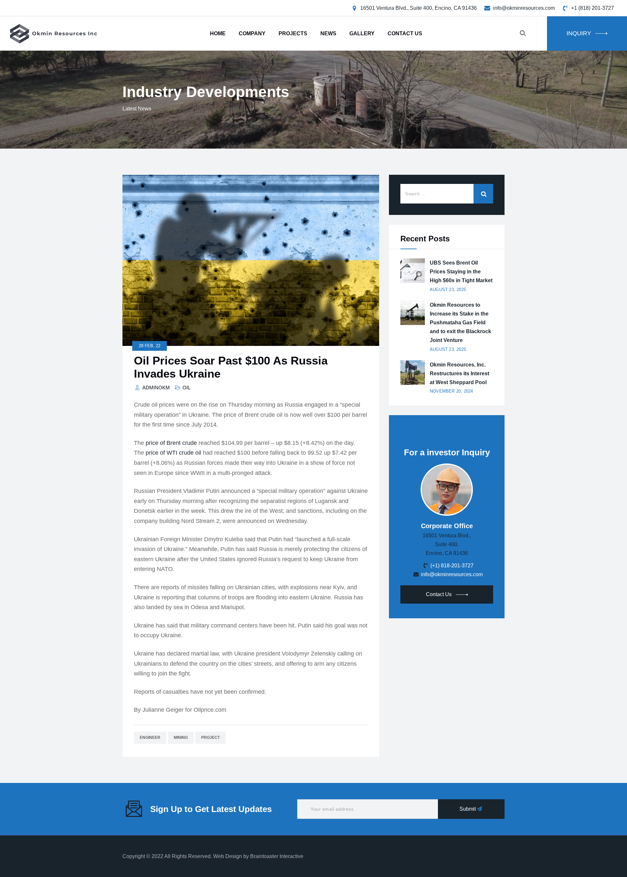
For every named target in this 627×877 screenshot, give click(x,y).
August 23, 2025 (448, 289)
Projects (293, 33)
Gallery (362, 33)
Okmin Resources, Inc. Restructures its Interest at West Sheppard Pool (459, 373)
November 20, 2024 (451, 391)
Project (210, 737)
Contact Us (405, 33)
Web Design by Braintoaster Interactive (258, 856)
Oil (186, 387)
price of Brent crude (171, 443)
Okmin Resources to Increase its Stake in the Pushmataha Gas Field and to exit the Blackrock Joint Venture (460, 322)
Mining (181, 737)
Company (252, 33)
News (328, 33)
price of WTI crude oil (173, 452)
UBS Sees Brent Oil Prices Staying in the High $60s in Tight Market (461, 271)
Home (218, 33)
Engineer (150, 737)
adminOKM (156, 387)
